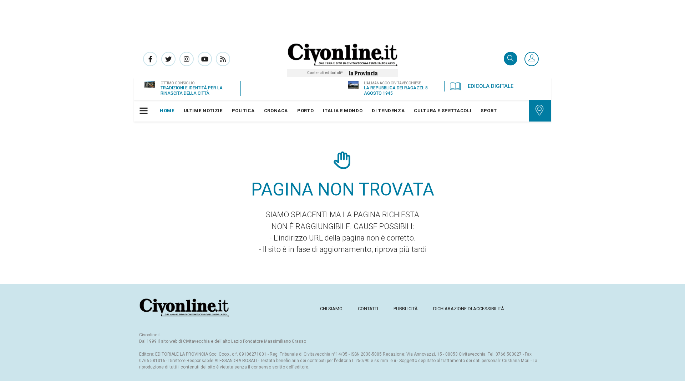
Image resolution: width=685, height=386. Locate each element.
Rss (223, 59)
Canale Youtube (205, 59)
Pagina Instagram (186, 59)
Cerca (510, 59)
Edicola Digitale (490, 86)
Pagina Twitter (168, 59)
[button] (531, 59)
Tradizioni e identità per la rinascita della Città (192, 90)
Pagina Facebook (150, 59)
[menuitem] (167, 111)
